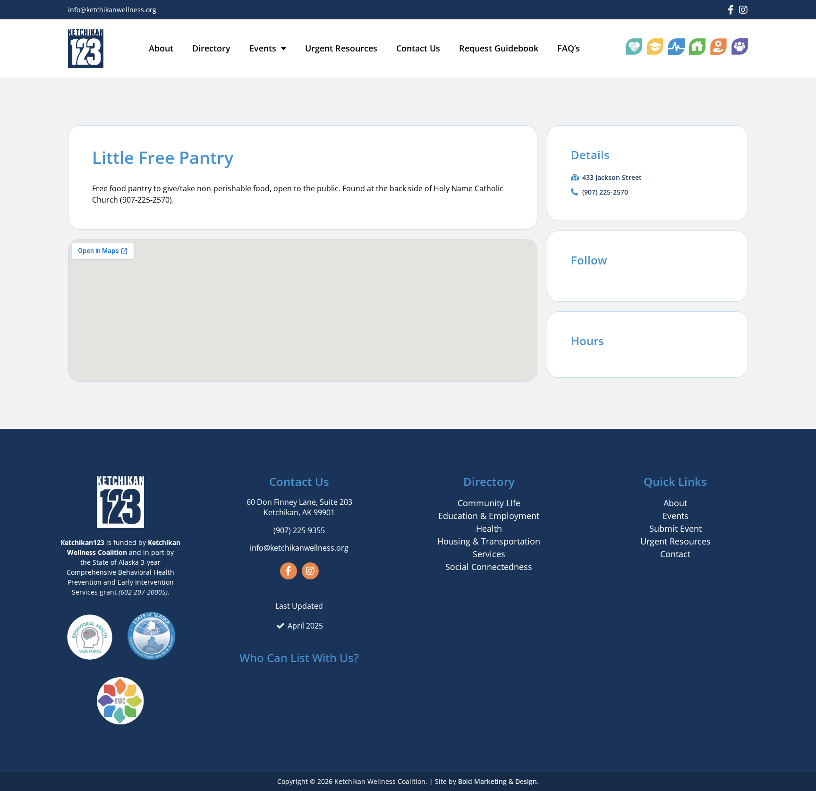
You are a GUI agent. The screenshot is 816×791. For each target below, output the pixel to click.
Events (262, 48)
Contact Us (418, 48)
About (161, 48)
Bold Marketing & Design (497, 781)
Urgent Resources (341, 48)
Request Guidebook (498, 48)
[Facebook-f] (730, 10)
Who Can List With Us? (299, 657)
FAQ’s (568, 48)
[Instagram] (743, 10)
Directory (211, 48)
